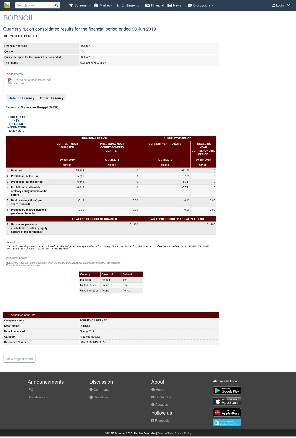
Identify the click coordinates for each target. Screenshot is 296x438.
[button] (79, 5)
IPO (30, 389)
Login (279, 5)
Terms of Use (165, 433)
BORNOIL (18, 17)
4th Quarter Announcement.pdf (32, 79)
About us (161, 404)
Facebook (161, 420)
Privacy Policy (183, 433)
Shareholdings (38, 397)
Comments (101, 389)
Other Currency (51, 98)
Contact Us (163, 397)
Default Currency (21, 98)
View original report (19, 358)
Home (159, 389)
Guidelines (101, 397)
